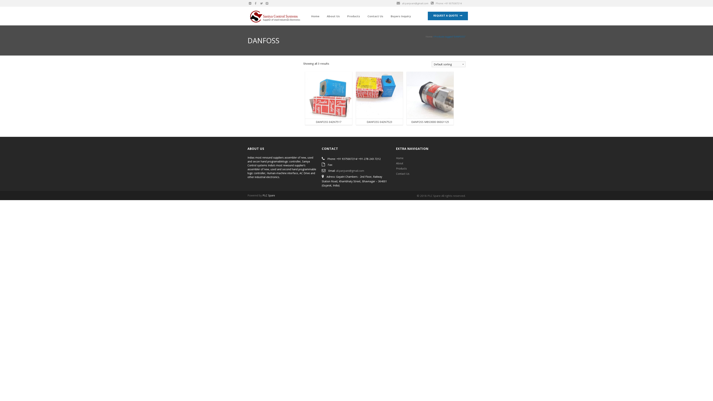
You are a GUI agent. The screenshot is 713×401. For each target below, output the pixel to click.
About (399, 163)
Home (314, 16)
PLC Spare (269, 195)
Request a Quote (445, 15)
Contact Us (375, 16)
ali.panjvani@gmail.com (350, 170)
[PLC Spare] (275, 16)
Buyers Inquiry (400, 16)
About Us (333, 16)
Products (353, 16)
